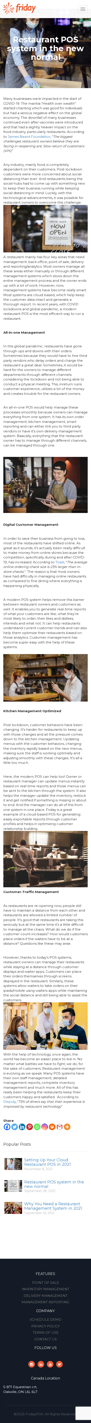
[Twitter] (14, 1127)
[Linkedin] (22, 1127)
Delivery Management (46, 1296)
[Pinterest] (29, 1127)
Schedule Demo (45, 1319)
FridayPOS (34, 1414)
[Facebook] (7, 1127)
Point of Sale (45, 1283)
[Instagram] (44, 1127)
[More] (67, 1127)
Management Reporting (45, 1302)
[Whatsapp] (37, 1127)
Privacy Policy (45, 1326)
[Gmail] (59, 1127)
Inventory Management (45, 1289)
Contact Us (45, 1339)
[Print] (52, 1127)
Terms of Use (46, 1332)
